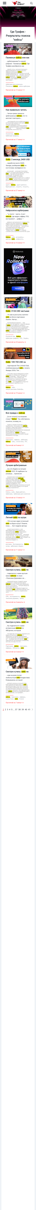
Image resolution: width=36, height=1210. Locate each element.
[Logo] (18, 3)
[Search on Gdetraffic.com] (31, 3)
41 (29, 709)
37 (16, 709)
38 (19, 709)
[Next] (32, 709)
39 (23, 709)
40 (26, 709)
